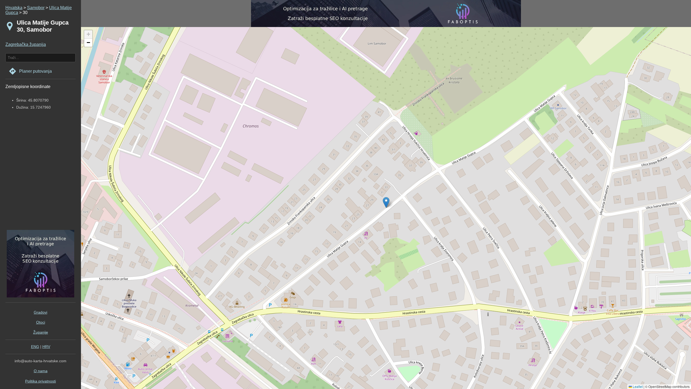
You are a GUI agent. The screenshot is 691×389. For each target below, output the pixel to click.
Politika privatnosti (40, 381)
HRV (46, 346)
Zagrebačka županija (25, 44)
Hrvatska (13, 7)
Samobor (36, 7)
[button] (88, 34)
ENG (35, 346)
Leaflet (637, 386)
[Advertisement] (39, 175)
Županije (40, 332)
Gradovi (40, 312)
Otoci (40, 322)
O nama (41, 371)
